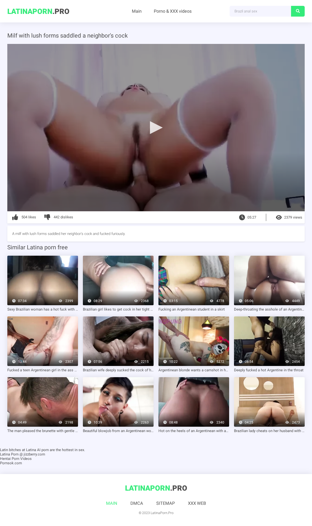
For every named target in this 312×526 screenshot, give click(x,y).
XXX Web (197, 503)
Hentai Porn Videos (16, 458)
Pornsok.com (11, 463)
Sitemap (165, 503)
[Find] (298, 11)
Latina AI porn (37, 450)
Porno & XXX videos (173, 11)
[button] (156, 127)
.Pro (38, 11)
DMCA (136, 503)
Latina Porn (9, 454)
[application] (156, 127)
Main (137, 11)
